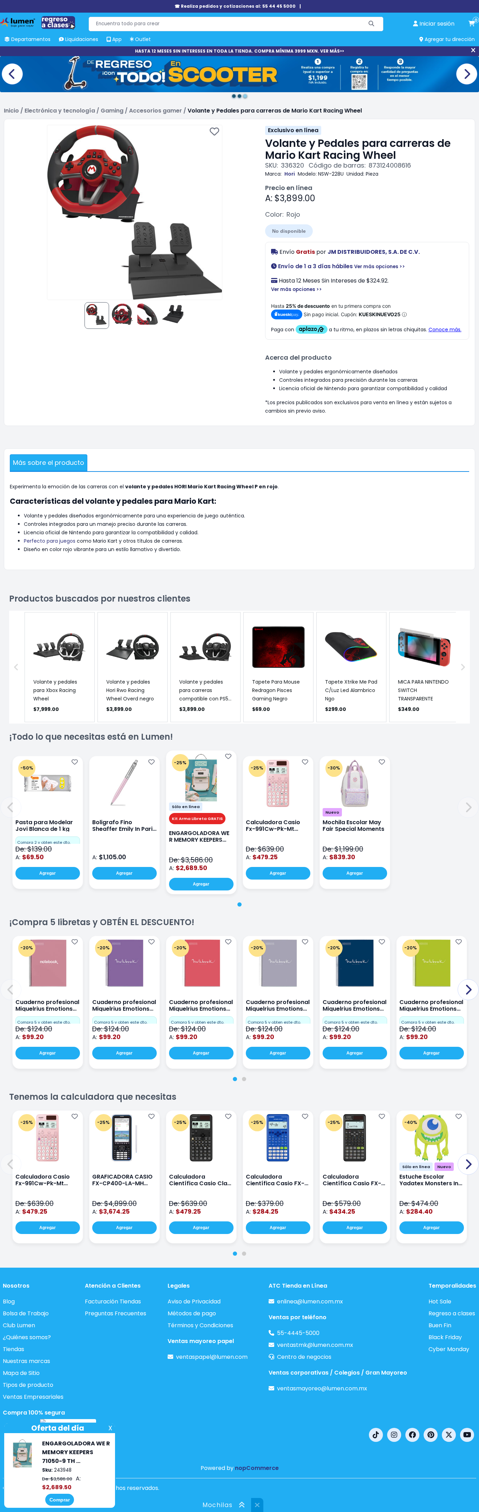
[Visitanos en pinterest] (431, 1435)
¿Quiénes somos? (27, 1337)
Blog (9, 1301)
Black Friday (445, 1337)
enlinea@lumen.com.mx (310, 1301)
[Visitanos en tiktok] (376, 1435)
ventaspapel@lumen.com (212, 1357)
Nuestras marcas (26, 1361)
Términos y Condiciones (200, 1325)
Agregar (47, 873)
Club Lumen (19, 1325)
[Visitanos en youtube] (467, 1435)
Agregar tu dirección (449, 39)
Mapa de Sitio (21, 1373)
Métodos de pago (192, 1313)
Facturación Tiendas (113, 1301)
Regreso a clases (452, 1313)
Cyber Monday (449, 1349)
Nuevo (332, 812)
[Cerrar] (473, 50)
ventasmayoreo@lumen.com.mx (322, 1388)
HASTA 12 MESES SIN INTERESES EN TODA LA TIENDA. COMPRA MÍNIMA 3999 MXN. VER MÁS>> (239, 51)
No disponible (289, 231)
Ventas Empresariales (33, 1397)
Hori (289, 173)
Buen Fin (440, 1325)
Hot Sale (440, 1301)
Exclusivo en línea (293, 130)
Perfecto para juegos (49, 540)
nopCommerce (257, 1468)
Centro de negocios (304, 1357)
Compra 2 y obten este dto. (43, 842)
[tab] (239, 904)
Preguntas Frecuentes (115, 1313)
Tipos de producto (28, 1385)
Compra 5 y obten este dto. (43, 1022)
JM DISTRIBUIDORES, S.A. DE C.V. (374, 252)
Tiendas (13, 1349)
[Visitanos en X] (449, 1435)
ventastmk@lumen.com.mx (315, 1345)
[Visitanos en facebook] (412, 1435)
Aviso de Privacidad (194, 1301)
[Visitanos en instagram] (394, 1435)
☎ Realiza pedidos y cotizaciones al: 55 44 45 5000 (235, 6)
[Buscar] (371, 24)
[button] (10, 807)
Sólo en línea (186, 806)
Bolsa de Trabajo (26, 1313)
